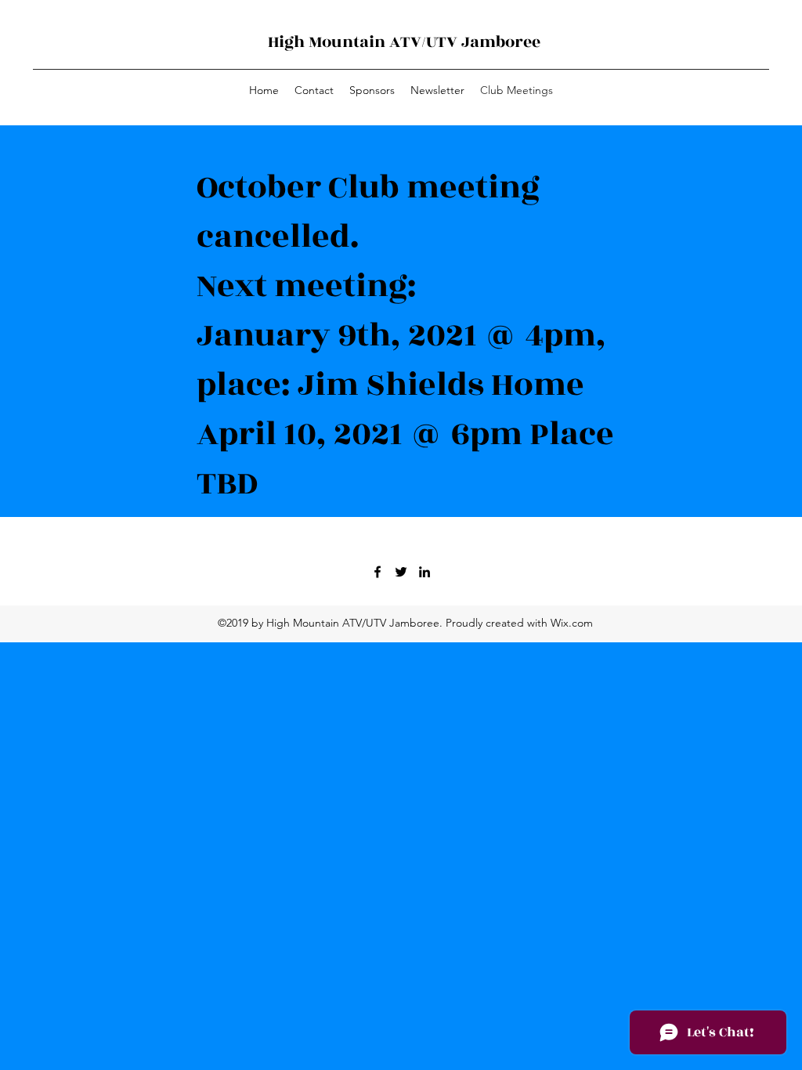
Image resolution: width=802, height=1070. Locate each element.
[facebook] (377, 572)
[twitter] (401, 572)
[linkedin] (424, 572)
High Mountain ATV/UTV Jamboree (404, 42)
